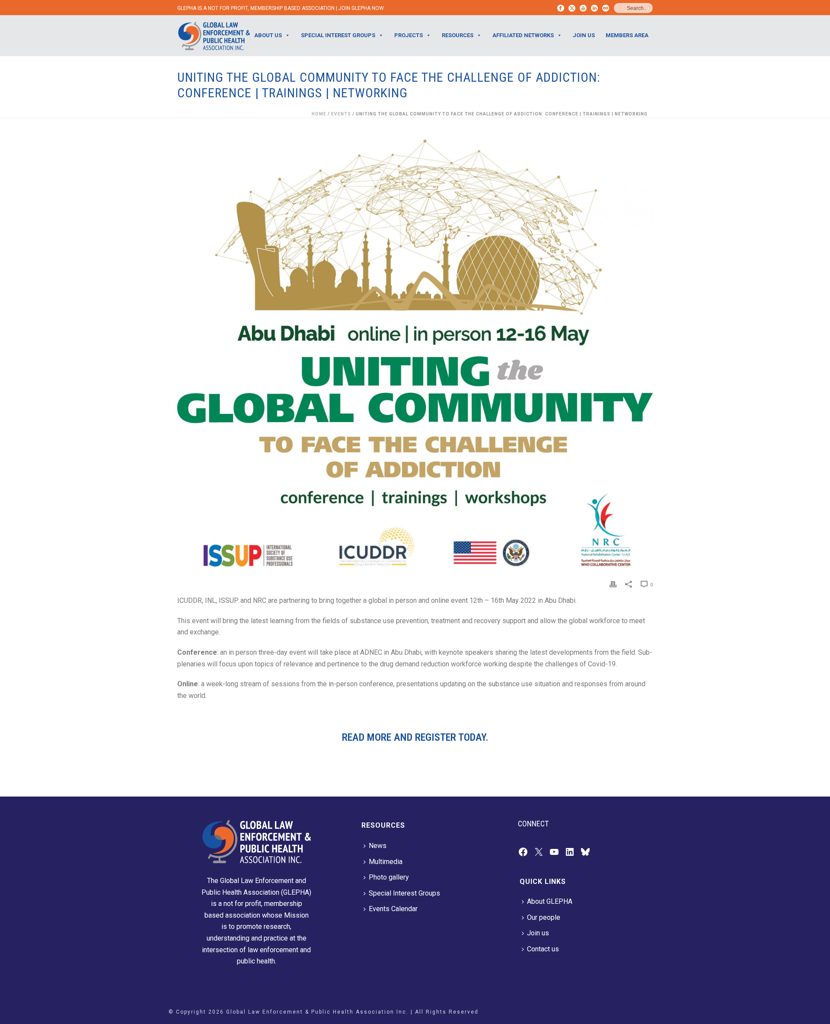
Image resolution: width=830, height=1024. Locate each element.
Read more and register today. (415, 737)
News (377, 846)
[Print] (613, 584)
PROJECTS (408, 35)
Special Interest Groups (404, 893)
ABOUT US (268, 35)
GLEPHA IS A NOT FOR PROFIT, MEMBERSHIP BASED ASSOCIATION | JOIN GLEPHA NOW (280, 8)
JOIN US (584, 35)
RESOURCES (457, 35)
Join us (538, 933)
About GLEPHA (549, 901)
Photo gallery (389, 877)
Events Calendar (393, 909)
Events (341, 114)
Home (319, 114)
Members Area (627, 35)
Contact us (543, 949)
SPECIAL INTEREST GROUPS (338, 35)
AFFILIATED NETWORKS (523, 35)
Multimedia (385, 862)
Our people (543, 917)
